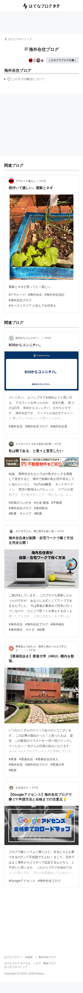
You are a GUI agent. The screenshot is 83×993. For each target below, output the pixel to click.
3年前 (42, 181)
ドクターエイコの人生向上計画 (33, 443)
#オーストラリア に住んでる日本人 (32, 305)
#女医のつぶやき (20, 502)
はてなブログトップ (15, 966)
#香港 (13, 759)
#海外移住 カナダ (21, 629)
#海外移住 (57, 624)
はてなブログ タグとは (17, 963)
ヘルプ (37, 963)
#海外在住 (35, 294)
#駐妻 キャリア (20, 513)
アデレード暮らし (26, 181)
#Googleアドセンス (22, 880)
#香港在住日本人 (47, 759)
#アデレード (17, 294)
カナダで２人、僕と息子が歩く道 (35, 531)
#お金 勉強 (41, 502)
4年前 (57, 443)
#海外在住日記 (54, 294)
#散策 (13, 770)
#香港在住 (26, 759)
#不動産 (56, 502)
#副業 (41, 629)
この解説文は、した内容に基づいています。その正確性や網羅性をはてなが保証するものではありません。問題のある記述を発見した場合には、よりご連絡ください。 (24, 80)
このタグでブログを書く (63, 60)
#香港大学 (57, 764)
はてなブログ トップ (20, 39)
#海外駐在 (41, 508)
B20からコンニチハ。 (28, 337)
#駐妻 (38, 513)
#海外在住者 (58, 426)
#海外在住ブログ (20, 300)
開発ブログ (49, 963)
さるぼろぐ (22, 787)
